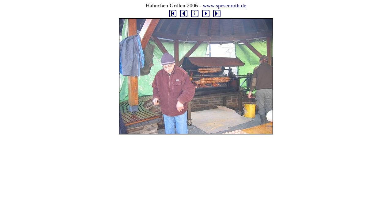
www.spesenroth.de (224, 5)
